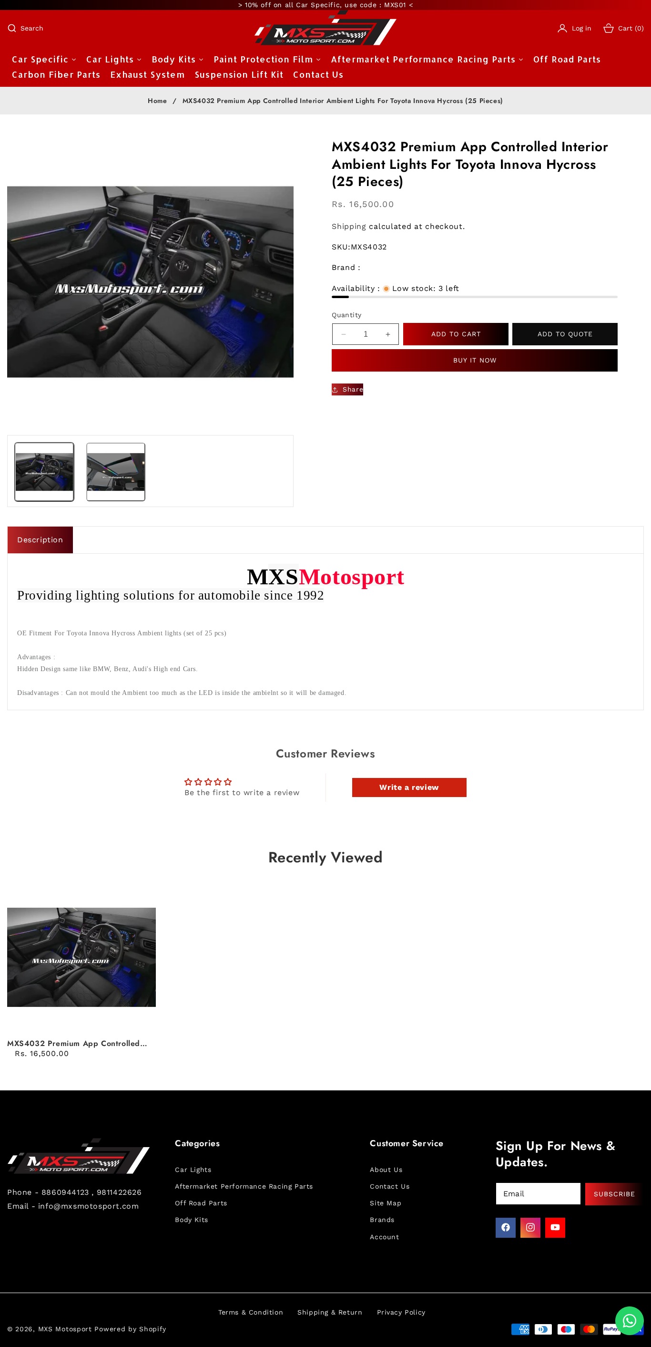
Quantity (346, 315)
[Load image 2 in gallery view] (115, 472)
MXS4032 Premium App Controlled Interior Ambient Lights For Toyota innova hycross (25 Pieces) (73, 1044)
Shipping (349, 226)
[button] (25, 28)
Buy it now (475, 360)
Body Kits (191, 1219)
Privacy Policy (401, 1312)
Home (157, 101)
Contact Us (389, 1186)
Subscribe (614, 1193)
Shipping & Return (329, 1312)
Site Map (385, 1203)
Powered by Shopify (130, 1329)
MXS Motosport (65, 1329)
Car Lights (193, 1169)
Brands (382, 1219)
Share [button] (353, 389)
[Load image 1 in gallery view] (44, 472)
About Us (386, 1169)
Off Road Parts (201, 1203)
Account (384, 1236)
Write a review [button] (408, 787)
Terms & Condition (250, 1312)
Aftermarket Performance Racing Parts (244, 1186)
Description (40, 539)
